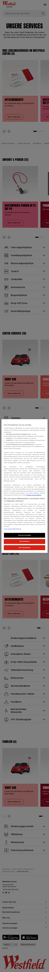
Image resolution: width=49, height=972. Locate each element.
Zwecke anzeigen (24, 535)
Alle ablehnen (24, 541)
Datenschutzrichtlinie (34, 495)
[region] (24, 486)
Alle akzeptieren (24, 547)
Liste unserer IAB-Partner (12, 529)
